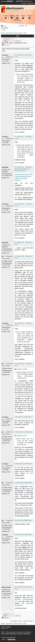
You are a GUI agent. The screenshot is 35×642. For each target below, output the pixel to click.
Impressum (20, 633)
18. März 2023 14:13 (20, 534)
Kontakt (7, 633)
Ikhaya (23, 16)
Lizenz (2, 633)
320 (8, 177)
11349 (8, 597)
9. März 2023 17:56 (20, 417)
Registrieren (31, 3)
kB (3, 256)
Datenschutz (13, 633)
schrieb (24, 369)
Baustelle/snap (19, 383)
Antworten (6, 45)
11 (10, 41)
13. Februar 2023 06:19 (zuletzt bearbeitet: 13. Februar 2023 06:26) (22, 168)
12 (13, 41)
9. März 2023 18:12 (20, 432)
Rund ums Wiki (18, 33)
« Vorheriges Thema (15, 621)
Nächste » (18, 41)
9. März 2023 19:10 (20, 463)
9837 (8, 267)
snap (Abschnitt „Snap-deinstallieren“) (24, 599)
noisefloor (5, 55)
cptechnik (5, 167)
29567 (8, 63)
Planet (29, 16)
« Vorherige (6, 39)
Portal (6, 16)
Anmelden (23, 3)
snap (24, 33)
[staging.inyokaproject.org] (12, 10)
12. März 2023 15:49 (20, 482)
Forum (12, 16)
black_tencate (6, 587)
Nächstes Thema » (28, 621)
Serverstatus (27, 633)
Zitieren (30, 55)
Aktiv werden (9, 33)
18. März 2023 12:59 (20, 520)
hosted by (4, 1)
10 (7, 41)
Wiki (17, 16)
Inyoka (9, 627)
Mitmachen (17, 20)
